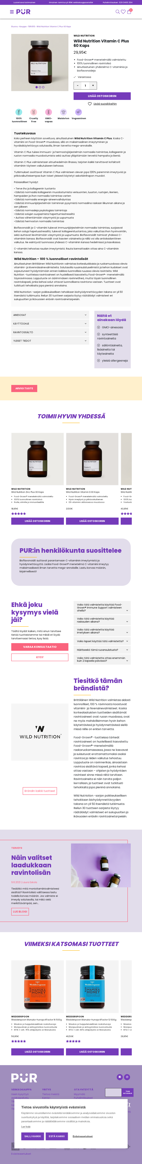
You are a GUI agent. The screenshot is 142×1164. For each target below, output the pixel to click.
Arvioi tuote (24, 388)
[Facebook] (119, 1077)
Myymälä (79, 1094)
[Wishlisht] (123, 11)
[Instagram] (126, 1077)
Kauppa (22, 26)
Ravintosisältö (23, 332)
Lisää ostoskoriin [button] (37, 521)
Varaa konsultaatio (39, 647)
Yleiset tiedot (22, 341)
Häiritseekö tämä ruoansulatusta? (97, 650)
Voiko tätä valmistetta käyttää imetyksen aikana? (95, 631)
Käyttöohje (21, 323)
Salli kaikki (32, 1136)
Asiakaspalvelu (20, 1098)
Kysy (40, 657)
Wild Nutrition (84, 35)
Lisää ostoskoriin (102, 96)
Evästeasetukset (21, 1154)
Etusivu (14, 26)
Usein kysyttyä (20, 1094)
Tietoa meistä (50, 1094)
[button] (39, 62)
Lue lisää (25, 1126)
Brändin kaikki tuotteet (39, 791)
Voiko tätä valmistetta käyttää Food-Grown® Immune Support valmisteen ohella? (99, 607)
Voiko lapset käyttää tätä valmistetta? (100, 641)
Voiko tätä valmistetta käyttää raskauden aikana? (95, 620)
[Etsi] (118, 12)
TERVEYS (31, 26)
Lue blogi (20, 912)
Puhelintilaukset (83, 1098)
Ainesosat (19, 315)
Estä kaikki (57, 1136)
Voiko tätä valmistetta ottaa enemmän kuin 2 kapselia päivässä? (101, 659)
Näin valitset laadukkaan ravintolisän (31, 865)
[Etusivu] (15, 11)
